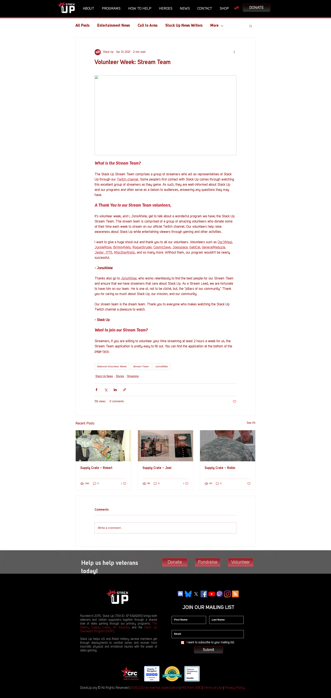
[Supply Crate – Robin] (227, 445)
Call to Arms (148, 26)
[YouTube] (211, 594)
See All (251, 423)
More (214, 26)
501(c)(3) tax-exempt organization (155, 688)
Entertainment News (113, 26)
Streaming (133, 376)
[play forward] (206, 674)
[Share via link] (124, 389)
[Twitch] (219, 594)
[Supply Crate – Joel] (165, 445)
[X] (196, 594)
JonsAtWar (161, 366)
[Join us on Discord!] (180, 594)
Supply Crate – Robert (96, 468)
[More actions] (234, 52)
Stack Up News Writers (184, 26)
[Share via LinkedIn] (115, 389)
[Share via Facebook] (96, 389)
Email (175, 627)
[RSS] (235, 594)
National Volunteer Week (112, 366)
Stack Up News (104, 376)
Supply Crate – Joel (157, 468)
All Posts (82, 26)
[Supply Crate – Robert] (103, 445)
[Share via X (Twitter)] (106, 389)
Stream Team (141, 366)
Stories (120, 376)
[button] (89, 8)
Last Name (215, 613)
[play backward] (124, 674)
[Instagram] (227, 594)
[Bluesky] (188, 594)
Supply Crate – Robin (220, 468)
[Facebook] (204, 594)
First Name (178, 613)
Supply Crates (100, 627)
